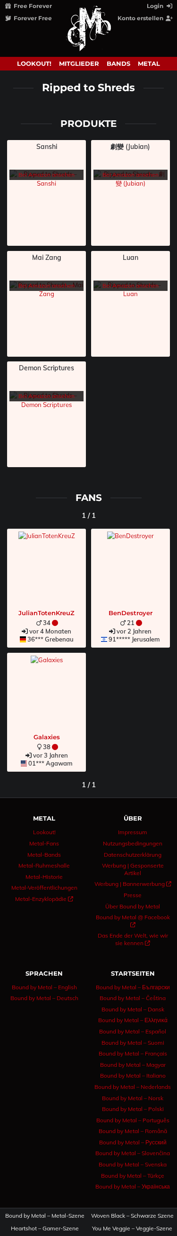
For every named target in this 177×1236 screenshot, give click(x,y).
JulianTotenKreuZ (46, 613)
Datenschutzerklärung (132, 854)
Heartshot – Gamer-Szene (45, 1228)
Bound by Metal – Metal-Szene (45, 1216)
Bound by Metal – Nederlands (132, 1086)
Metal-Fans (44, 843)
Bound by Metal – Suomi (132, 1042)
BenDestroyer (130, 613)
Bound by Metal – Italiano (133, 1075)
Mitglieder (79, 63)
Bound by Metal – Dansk (132, 1009)
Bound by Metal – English (44, 987)
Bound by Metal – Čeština (133, 997)
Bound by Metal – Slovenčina (132, 1153)
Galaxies (47, 737)
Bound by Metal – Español (132, 1031)
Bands (118, 63)
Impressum (132, 832)
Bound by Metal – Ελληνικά (133, 1020)
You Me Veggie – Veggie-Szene (132, 1228)
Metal (149, 63)
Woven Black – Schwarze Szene (132, 1216)
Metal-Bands (44, 854)
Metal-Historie (44, 876)
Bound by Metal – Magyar (133, 1064)
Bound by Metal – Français (133, 1053)
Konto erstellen (141, 18)
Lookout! (34, 63)
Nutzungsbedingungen (132, 843)
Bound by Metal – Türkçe (132, 1175)
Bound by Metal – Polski (133, 1108)
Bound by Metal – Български (133, 987)
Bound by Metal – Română (133, 1130)
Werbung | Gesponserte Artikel (133, 869)
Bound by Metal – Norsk (132, 1098)
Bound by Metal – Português (132, 1120)
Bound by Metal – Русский (133, 1142)
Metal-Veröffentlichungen (44, 887)
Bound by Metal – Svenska (133, 1164)
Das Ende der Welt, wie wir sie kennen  (133, 939)
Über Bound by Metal (132, 906)
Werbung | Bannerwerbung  (132, 883)
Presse (133, 895)
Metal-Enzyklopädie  (44, 898)
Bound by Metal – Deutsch (44, 997)
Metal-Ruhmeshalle (44, 865)
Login (156, 5)
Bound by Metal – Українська (132, 1186)
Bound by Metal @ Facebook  (133, 921)
